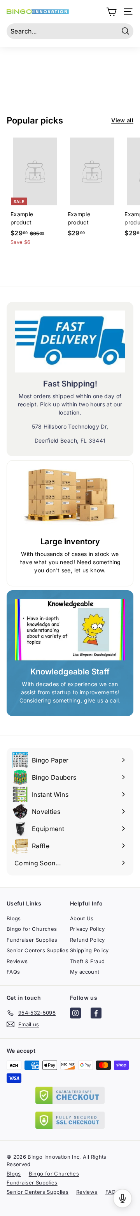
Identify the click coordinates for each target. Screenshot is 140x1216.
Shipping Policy (89, 950)
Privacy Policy (87, 929)
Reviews (17, 961)
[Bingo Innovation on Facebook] (96, 1014)
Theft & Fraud (87, 961)
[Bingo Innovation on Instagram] (75, 1014)
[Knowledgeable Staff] (70, 630)
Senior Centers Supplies (37, 950)
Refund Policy (87, 940)
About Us (82, 918)
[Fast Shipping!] (70, 341)
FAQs (13, 972)
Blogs (14, 918)
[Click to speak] (122, 1198)
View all (122, 120)
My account (85, 972)
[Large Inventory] (70, 500)
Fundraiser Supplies (32, 940)
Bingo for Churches (32, 929)
